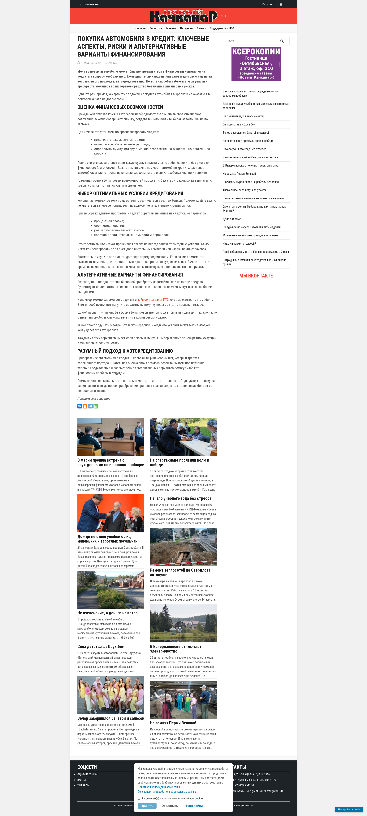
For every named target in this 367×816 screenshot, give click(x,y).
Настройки (194, 806)
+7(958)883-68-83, (246, 779)
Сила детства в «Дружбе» (100, 646)
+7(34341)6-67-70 (266, 779)
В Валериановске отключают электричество (176, 648)
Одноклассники (87, 774)
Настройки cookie (349, 809)
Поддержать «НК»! (222, 28)
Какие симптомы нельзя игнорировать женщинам (253, 198)
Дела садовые (232, 219)
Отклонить (170, 806)
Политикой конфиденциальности (158, 787)
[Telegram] (90, 406)
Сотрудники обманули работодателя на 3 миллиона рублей (254, 262)
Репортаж (155, 28)
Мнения (171, 28)
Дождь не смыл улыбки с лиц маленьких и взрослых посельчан (107, 538)
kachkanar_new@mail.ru (247, 791)
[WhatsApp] (95, 406)
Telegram (83, 785)
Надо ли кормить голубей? (239, 243)
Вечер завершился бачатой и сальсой (110, 718)
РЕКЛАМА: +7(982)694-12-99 (238, 785)
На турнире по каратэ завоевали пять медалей (252, 227)
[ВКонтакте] (79, 406)
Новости (140, 28)
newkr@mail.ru (273, 791)
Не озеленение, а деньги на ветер (107, 613)
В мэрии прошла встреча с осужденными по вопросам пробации (110, 462)
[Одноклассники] (85, 406)
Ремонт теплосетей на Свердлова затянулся (180, 572)
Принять (147, 806)
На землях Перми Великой (173, 723)
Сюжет (201, 28)
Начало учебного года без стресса (180, 498)
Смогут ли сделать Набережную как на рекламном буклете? (254, 209)
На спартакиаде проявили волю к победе (179, 462)
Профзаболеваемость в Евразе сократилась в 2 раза (256, 252)
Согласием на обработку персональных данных (167, 791)
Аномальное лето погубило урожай (244, 190)
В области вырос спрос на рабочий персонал (251, 182)
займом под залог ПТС (153, 300)
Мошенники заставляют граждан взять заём (250, 235)
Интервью (186, 28)
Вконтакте (83, 779)
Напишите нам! (91, 4)
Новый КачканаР (91, 63)
